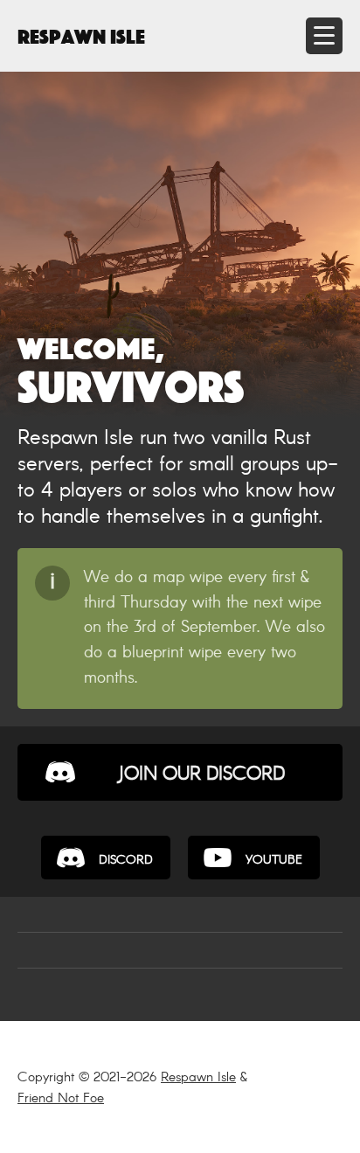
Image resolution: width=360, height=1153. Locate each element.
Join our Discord (201, 774)
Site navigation (324, 35)
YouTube (274, 860)
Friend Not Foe (60, 1098)
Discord (126, 860)
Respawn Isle (81, 34)
